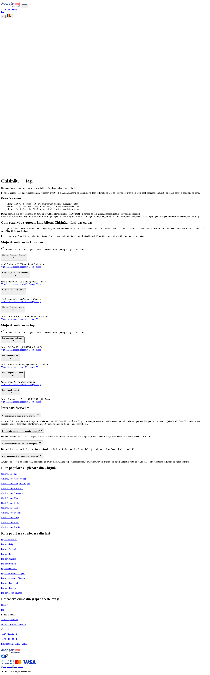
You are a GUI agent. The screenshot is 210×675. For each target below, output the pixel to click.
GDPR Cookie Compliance (13, 624)
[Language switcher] (9, 16)
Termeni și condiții (9, 619)
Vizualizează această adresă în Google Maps (21, 267)
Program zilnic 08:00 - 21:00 (14, 644)
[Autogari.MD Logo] (11, 7)
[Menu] (24, 6)
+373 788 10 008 (9, 639)
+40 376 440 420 (9, 634)
